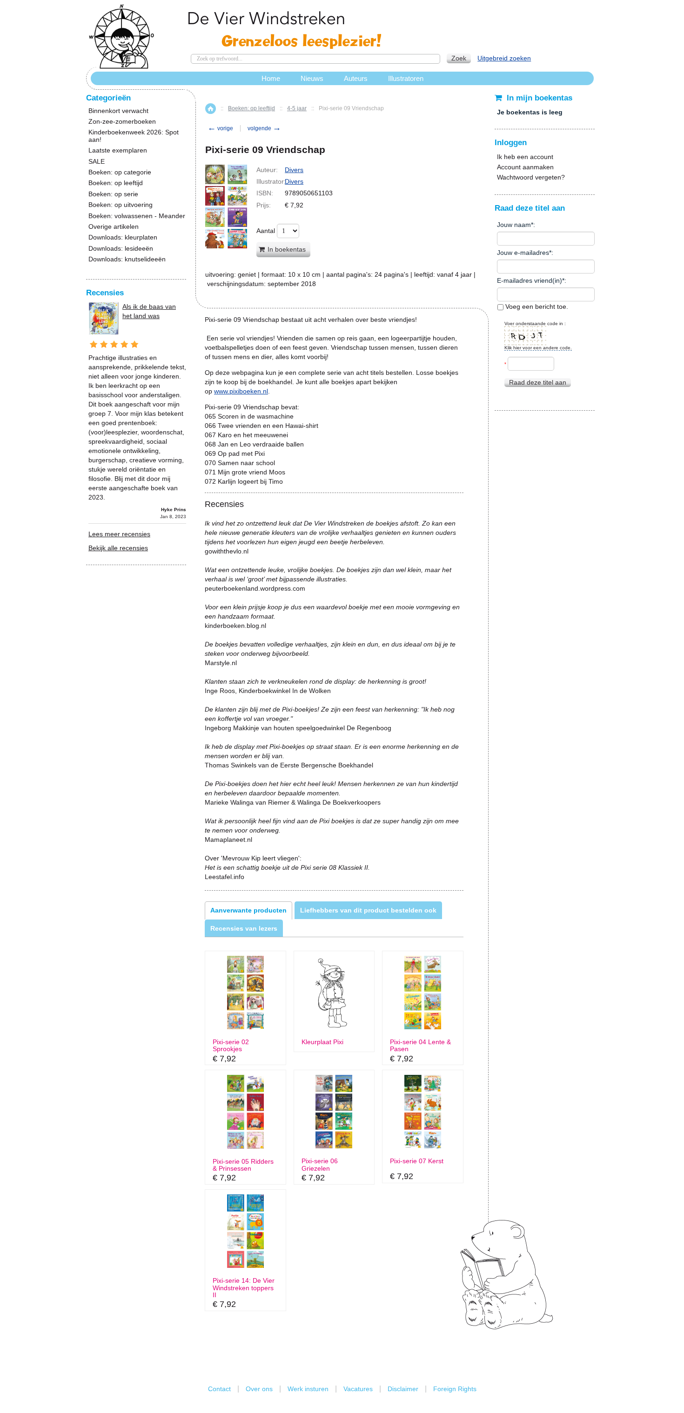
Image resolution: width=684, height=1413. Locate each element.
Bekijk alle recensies (118, 548)
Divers (294, 169)
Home (210, 108)
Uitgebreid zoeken (504, 58)
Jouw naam (514, 224)
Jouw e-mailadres (523, 252)
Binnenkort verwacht (118, 110)
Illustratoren (405, 78)
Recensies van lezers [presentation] (243, 928)
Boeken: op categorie (119, 172)
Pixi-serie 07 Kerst (416, 1161)
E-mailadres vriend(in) (529, 280)
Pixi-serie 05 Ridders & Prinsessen (243, 1165)
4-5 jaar (297, 108)
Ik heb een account (525, 156)
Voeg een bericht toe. (535, 306)
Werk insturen (308, 1389)
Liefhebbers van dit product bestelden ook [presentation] (368, 910)
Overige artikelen (113, 226)
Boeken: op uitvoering (120, 204)
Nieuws (312, 78)
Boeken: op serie (113, 194)
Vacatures (358, 1389)
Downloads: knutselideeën (127, 259)
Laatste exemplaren (117, 150)
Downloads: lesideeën (120, 248)
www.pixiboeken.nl (241, 391)
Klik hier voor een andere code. (538, 347)
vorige (220, 128)
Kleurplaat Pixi (322, 1042)
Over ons (259, 1389)
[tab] (248, 910)
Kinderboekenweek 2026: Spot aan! (133, 136)
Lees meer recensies (119, 534)
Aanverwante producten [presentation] (248, 910)
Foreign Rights (454, 1389)
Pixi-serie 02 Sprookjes (231, 1046)
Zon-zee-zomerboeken (122, 121)
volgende (264, 128)
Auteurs (356, 78)
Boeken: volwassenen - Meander (136, 216)
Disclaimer (403, 1389)
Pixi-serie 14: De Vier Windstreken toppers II (244, 1288)
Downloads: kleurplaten (122, 237)
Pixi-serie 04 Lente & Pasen (420, 1046)
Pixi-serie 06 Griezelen (320, 1165)
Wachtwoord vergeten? (531, 177)
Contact (219, 1389)
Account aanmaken (525, 167)
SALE (96, 161)
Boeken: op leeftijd (251, 108)
